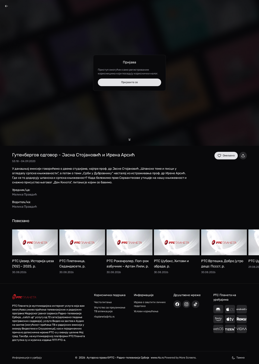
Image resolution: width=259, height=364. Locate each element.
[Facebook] (177, 304)
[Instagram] (186, 304)
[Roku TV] (242, 319)
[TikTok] (195, 304)
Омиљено (229, 155)
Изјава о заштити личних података (150, 304)
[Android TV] (242, 309)
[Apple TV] (230, 319)
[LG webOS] (218, 329)
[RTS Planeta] (24, 297)
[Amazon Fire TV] (218, 319)
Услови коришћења (146, 311)
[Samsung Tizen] (230, 329)
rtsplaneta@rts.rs (104, 316)
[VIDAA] (242, 329)
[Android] (218, 309)
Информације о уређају (27, 357)
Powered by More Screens (180, 357)
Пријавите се (129, 82)
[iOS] (230, 309)
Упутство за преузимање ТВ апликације (109, 309)
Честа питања (103, 302)
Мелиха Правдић (24, 194)
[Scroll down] (129, 139)
